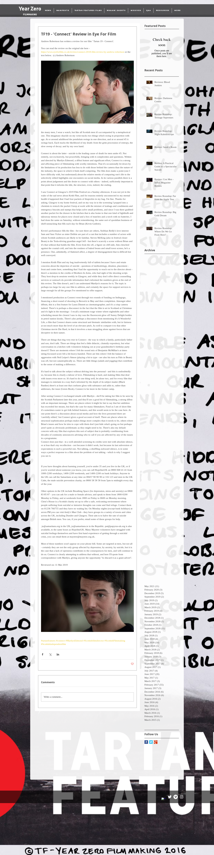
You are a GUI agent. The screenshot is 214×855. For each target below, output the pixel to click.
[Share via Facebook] (42, 654)
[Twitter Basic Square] (151, 742)
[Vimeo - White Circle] (175, 797)
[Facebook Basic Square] (146, 742)
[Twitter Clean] (169, 797)
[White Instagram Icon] (181, 797)
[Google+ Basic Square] (155, 742)
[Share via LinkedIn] (57, 654)
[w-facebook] (164, 800)
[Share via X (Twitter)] (50, 654)
